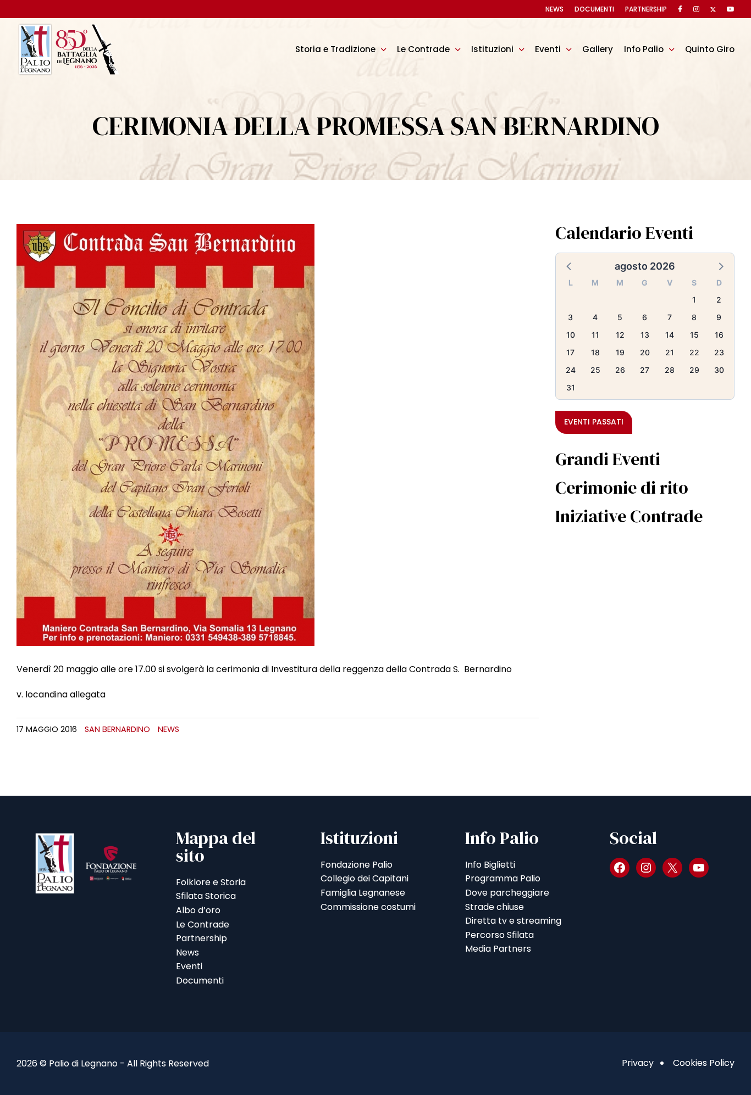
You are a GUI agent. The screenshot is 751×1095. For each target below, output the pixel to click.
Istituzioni (492, 49)
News (554, 9)
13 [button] (644, 334)
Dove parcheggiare (507, 892)
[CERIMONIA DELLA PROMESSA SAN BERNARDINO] (165, 434)
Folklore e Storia (211, 882)
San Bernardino (117, 729)
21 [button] (669, 352)
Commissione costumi (368, 907)
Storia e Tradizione (335, 49)
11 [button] (595, 334)
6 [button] (644, 317)
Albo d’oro (198, 910)
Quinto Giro (710, 49)
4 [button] (595, 317)
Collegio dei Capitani (364, 878)
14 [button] (669, 334)
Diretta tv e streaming (513, 920)
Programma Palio (502, 878)
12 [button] (620, 334)
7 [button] (669, 317)
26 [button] (620, 370)
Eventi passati (593, 421)
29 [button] (694, 370)
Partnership (646, 9)
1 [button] (694, 299)
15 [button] (694, 334)
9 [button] (718, 317)
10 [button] (570, 334)
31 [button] (570, 387)
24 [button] (571, 370)
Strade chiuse (494, 907)
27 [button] (644, 370)
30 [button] (719, 370)
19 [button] (620, 352)
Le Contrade (423, 49)
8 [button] (694, 317)
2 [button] (718, 299)
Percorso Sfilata (499, 935)
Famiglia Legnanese (363, 892)
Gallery (597, 49)
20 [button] (645, 352)
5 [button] (619, 317)
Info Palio (644, 49)
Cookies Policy (704, 1063)
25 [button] (595, 370)
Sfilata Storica (206, 896)
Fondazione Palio (357, 864)
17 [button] (570, 352)
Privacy (638, 1063)
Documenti (594, 9)
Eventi (548, 49)
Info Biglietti (490, 864)
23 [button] (719, 352)
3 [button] (570, 317)
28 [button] (670, 370)
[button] (569, 266)
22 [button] (694, 352)
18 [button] (595, 352)
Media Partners (498, 948)
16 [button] (719, 334)
